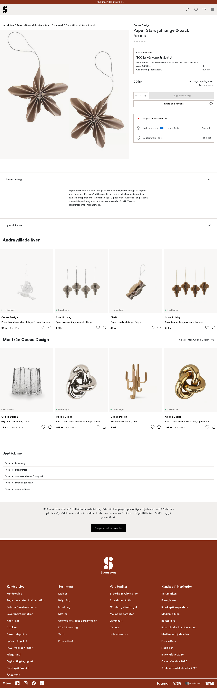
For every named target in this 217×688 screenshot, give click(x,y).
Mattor (62, 614)
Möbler (62, 593)
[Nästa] (123, 94)
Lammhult (116, 620)
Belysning (64, 600)
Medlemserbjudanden (175, 634)
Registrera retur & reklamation (26, 600)
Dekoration (23, 25)
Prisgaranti (14, 654)
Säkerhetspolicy (17, 634)
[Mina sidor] (188, 9)
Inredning (8, 25)
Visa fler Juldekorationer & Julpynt (24, 476)
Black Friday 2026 (172, 654)
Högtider (167, 647)
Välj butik (206, 137)
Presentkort (65, 641)
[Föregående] (6, 94)
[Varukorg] (204, 9)
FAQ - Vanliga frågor (20, 647)
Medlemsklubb (170, 614)
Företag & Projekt (18, 668)
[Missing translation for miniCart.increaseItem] (145, 95)
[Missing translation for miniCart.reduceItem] (135, 95)
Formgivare (168, 600)
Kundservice (14, 593)
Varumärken (169, 593)
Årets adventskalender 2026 (179, 668)
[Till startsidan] (5, 9)
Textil (61, 634)
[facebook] (17, 683)
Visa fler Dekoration (16, 470)
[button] (139, 41)
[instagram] (26, 683)
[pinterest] (34, 683)
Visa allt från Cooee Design (194, 339)
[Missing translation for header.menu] (212, 9)
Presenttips (168, 641)
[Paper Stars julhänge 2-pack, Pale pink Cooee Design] (64, 94)
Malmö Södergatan (122, 614)
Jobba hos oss (119, 634)
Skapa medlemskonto (108, 528)
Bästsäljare (168, 620)
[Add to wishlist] (43, 327)
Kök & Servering (68, 627)
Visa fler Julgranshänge (17, 489)
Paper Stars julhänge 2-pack (80, 25)
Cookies (12, 627)
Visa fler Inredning (15, 463)
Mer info (206, 128)
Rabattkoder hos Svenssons (178, 627)
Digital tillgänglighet (20, 661)
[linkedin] (42, 683)
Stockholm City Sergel (124, 593)
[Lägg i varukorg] (50, 327)
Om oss (114, 627)
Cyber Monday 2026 (174, 661)
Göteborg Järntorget (123, 607)
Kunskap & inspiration (174, 607)
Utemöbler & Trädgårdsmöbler (77, 620)
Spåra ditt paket (17, 641)
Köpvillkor (13, 620)
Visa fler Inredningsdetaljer (19, 482)
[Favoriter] (196, 9)
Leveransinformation (20, 614)
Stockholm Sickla (121, 600)
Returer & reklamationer (22, 607)
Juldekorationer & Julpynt (47, 25)
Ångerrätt (13, 674)
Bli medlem (206, 68)
